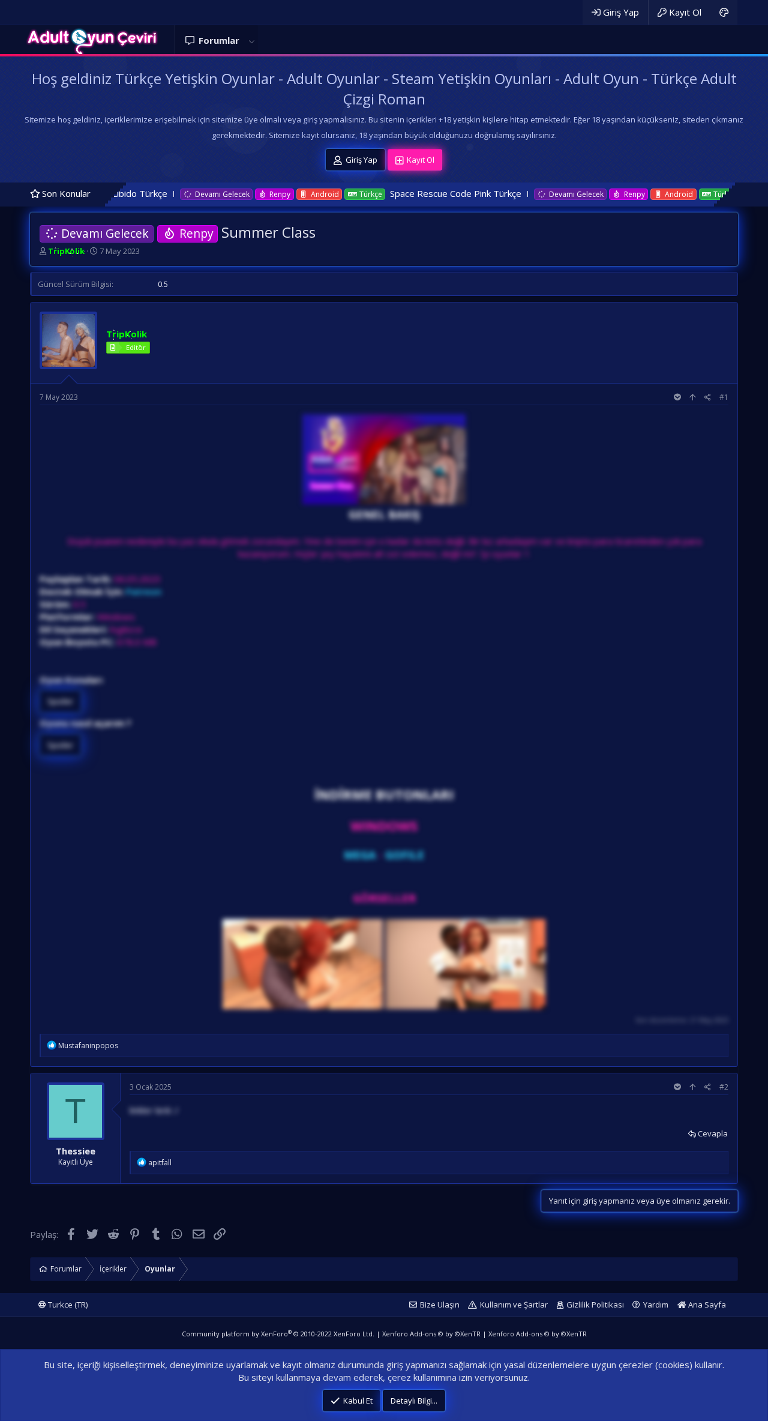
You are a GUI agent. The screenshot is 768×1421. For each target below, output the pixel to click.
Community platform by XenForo (278, 1333)
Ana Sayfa (706, 1304)
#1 (723, 397)
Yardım (655, 1304)
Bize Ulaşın (440, 1304)
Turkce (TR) (67, 1304)
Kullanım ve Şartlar (514, 1304)
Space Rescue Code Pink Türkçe (385, 193)
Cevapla (713, 1133)
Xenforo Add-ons (431, 1333)
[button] (251, 40)
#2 (723, 1087)
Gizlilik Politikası (595, 1304)
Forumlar (219, 40)
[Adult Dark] (723, 12)
